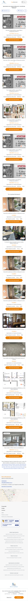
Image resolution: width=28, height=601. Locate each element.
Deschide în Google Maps (7, 486)
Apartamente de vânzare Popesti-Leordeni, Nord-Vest (14, 535)
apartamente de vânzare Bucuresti (17, 467)
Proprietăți (4, 506)
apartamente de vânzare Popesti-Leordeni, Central (14, 468)
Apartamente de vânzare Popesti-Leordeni (14, 534)
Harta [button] (23, 26)
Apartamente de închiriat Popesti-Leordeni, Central (14, 566)
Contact (3, 510)
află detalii (16, 591)
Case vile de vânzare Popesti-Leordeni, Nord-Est (14, 552)
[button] (25, 11)
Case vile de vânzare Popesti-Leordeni (14, 547)
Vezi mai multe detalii (14, 39)
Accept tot (19, 597)
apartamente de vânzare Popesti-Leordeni (10, 464)
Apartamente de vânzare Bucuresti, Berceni (14, 540)
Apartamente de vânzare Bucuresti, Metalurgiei (14, 542)
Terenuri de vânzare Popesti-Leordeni (14, 557)
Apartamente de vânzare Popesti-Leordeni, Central (14, 539)
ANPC (3, 512)
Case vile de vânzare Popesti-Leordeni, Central (14, 549)
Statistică (15, 593)
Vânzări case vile (14, 545)
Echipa (3, 508)
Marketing (21, 593)
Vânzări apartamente (14, 532)
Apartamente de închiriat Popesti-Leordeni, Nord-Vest (14, 569)
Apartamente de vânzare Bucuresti (14, 537)
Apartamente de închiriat (14, 563)
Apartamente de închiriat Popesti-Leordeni (14, 564)
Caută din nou (6, 10)
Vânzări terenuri (14, 555)
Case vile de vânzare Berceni (14, 551)
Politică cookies (5, 514)
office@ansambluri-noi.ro (7, 482)
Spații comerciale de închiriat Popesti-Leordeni (14, 574)
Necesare (8, 593)
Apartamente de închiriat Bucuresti (14, 568)
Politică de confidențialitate (7, 516)
